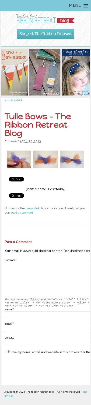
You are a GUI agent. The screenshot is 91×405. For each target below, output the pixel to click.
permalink (32, 208)
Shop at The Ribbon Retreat (46, 32)
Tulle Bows (13, 100)
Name (8, 309)
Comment (11, 260)
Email (8, 323)
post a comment (22, 212)
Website (9, 337)
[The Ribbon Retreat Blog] (46, 18)
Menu (75, 5)
